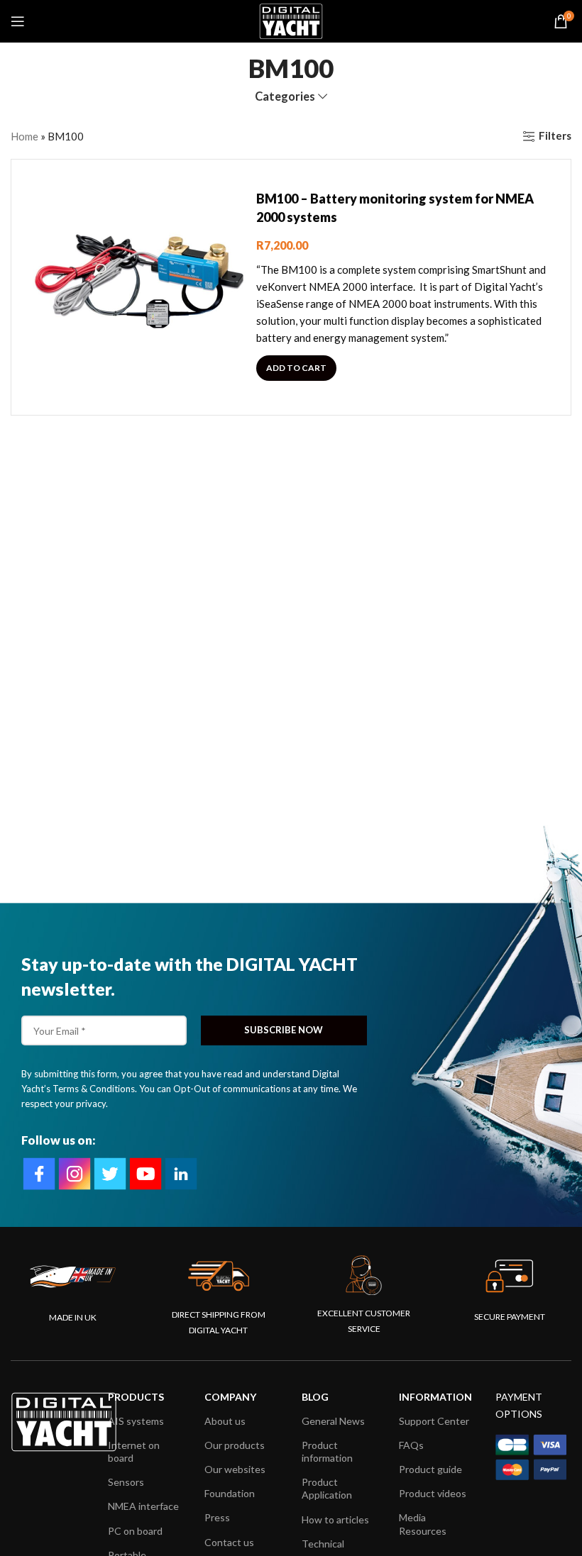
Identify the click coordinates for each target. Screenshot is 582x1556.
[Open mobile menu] (18, 21)
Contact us (229, 1542)
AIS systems (136, 1421)
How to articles (335, 1519)
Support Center (434, 1421)
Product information (327, 1451)
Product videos (432, 1493)
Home (24, 136)
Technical (323, 1544)
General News (333, 1421)
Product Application (327, 1488)
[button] (296, 368)
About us (225, 1421)
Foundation (229, 1493)
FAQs (411, 1445)
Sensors (126, 1482)
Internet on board (134, 1451)
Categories (285, 97)
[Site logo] (290, 19)
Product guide (430, 1469)
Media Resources (422, 1523)
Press (217, 1517)
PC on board (135, 1531)
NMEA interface (143, 1506)
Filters (555, 136)
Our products (234, 1445)
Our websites (234, 1469)
